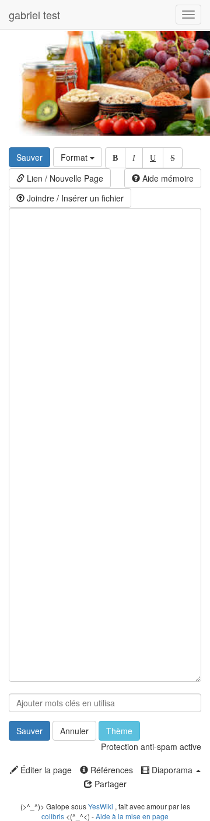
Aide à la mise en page (132, 816)
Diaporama (172, 770)
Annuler (74, 731)
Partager (109, 784)
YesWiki (100, 806)
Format (75, 157)
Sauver (29, 157)
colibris (52, 816)
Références (110, 770)
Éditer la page (45, 770)
